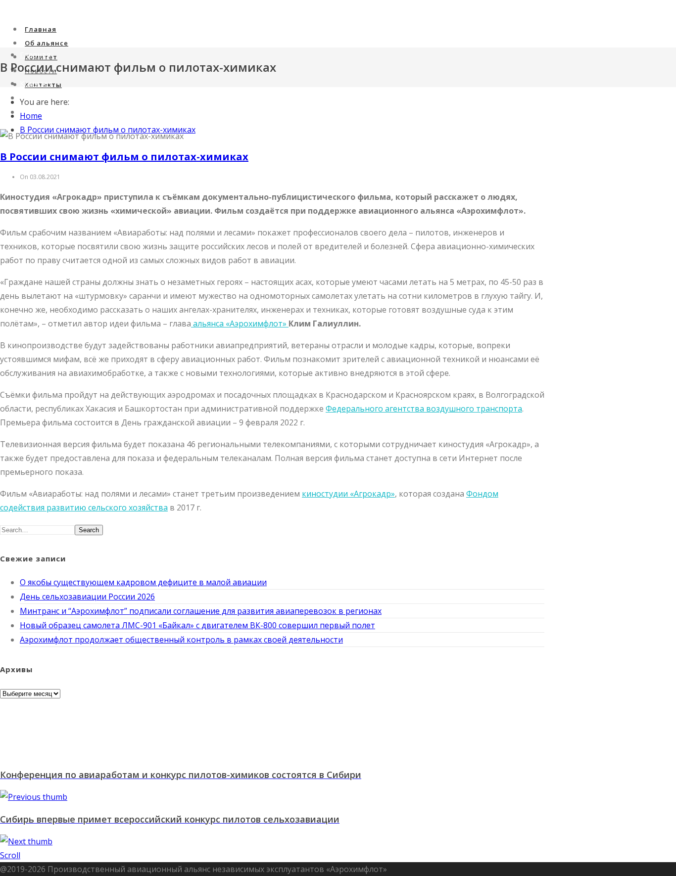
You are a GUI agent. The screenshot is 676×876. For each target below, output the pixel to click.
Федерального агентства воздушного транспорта (424, 408)
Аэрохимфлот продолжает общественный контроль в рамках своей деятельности (181, 639)
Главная (40, 29)
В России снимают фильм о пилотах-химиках (124, 156)
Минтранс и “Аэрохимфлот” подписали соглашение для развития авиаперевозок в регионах (201, 610)
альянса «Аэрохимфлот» (240, 323)
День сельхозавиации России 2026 (87, 596)
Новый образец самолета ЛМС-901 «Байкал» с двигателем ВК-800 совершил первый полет (197, 625)
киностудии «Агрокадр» (348, 493)
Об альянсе (46, 43)
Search (89, 530)
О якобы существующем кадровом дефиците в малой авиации (143, 582)
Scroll (10, 855)
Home (31, 115)
